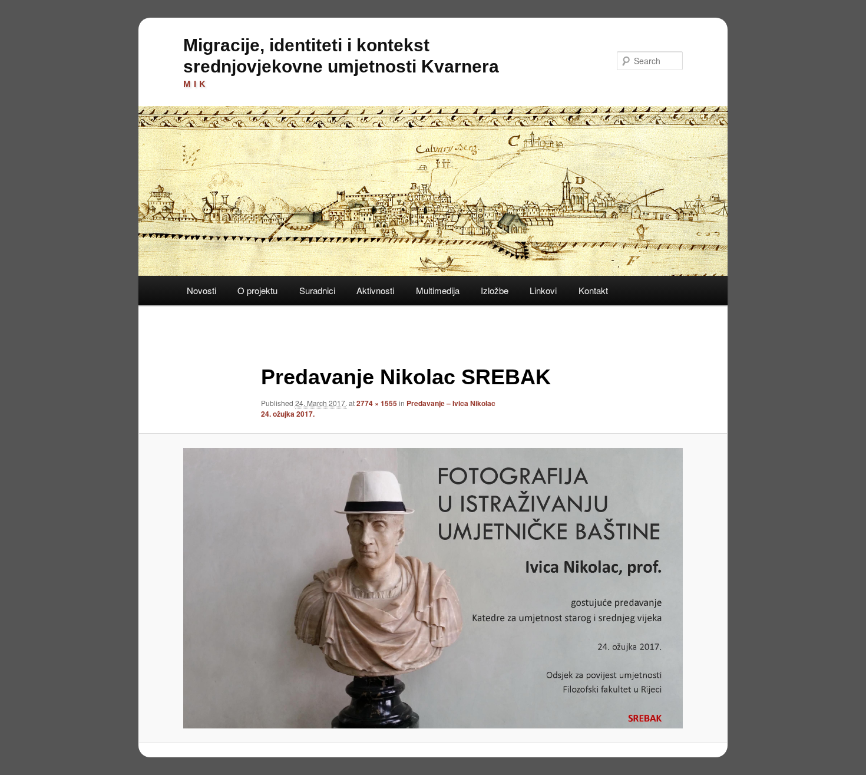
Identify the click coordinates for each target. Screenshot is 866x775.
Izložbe (494, 290)
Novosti (201, 290)
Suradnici (317, 290)
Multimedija (438, 290)
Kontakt (593, 290)
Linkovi (543, 290)
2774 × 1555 (376, 403)
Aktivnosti (375, 290)
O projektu (257, 290)
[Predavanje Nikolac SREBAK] (433, 588)
